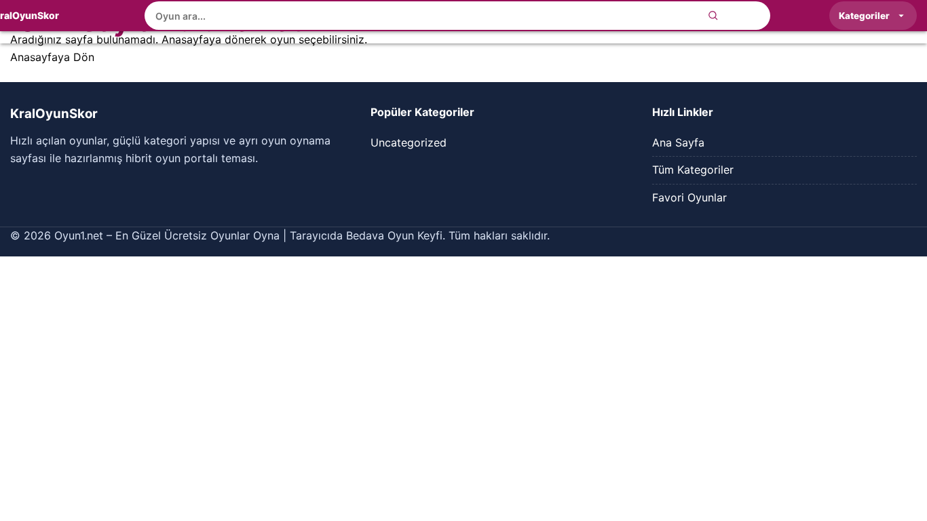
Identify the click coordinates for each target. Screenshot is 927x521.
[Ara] (713, 15)
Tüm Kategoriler (693, 169)
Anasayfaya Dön (52, 57)
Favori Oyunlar (689, 197)
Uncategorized (409, 142)
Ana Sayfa (678, 142)
